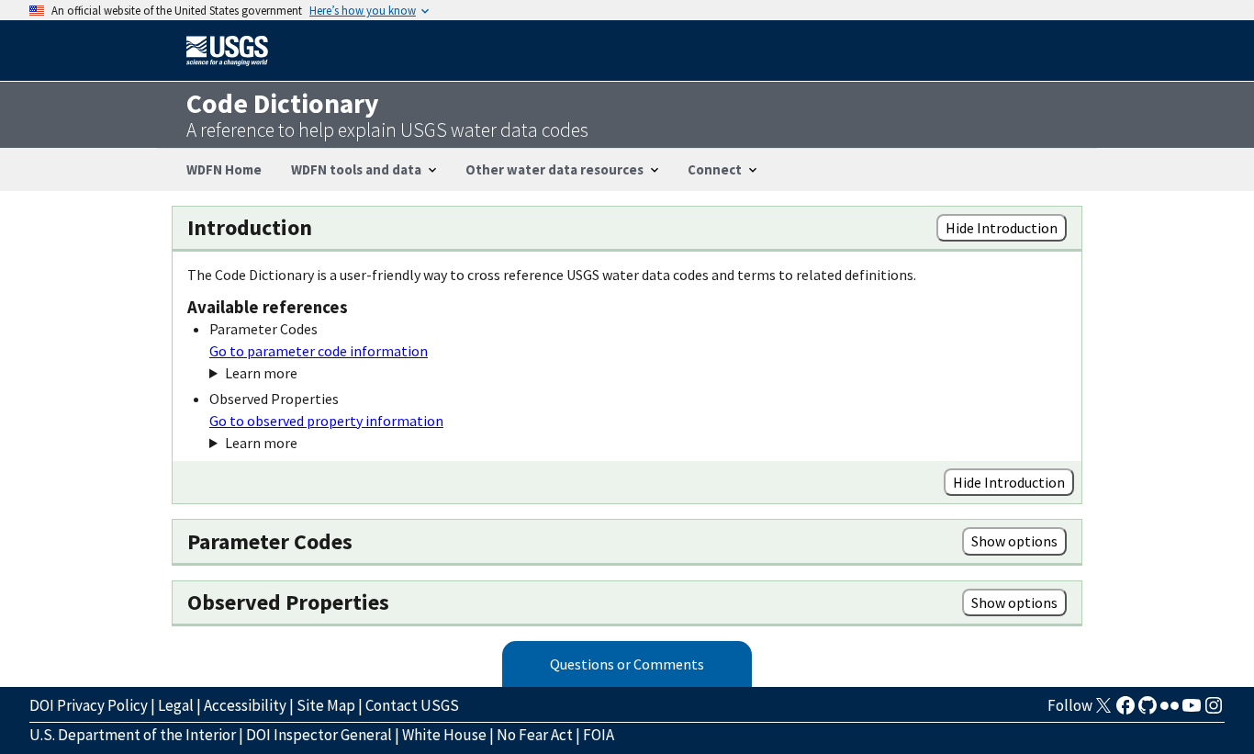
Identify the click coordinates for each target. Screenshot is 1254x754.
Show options (1014, 541)
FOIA (598, 735)
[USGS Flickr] (1170, 711)
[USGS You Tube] (1192, 711)
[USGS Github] (1147, 711)
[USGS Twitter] (1103, 711)
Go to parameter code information (318, 351)
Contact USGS (412, 705)
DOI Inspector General (319, 735)
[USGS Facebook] (1125, 711)
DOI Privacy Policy (88, 705)
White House (444, 735)
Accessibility (245, 705)
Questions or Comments (627, 664)
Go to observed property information (326, 420)
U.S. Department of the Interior (132, 735)
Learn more (261, 373)
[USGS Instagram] (1214, 711)
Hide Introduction (1002, 228)
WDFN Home (224, 169)
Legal (176, 705)
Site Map (326, 705)
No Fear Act (535, 735)
